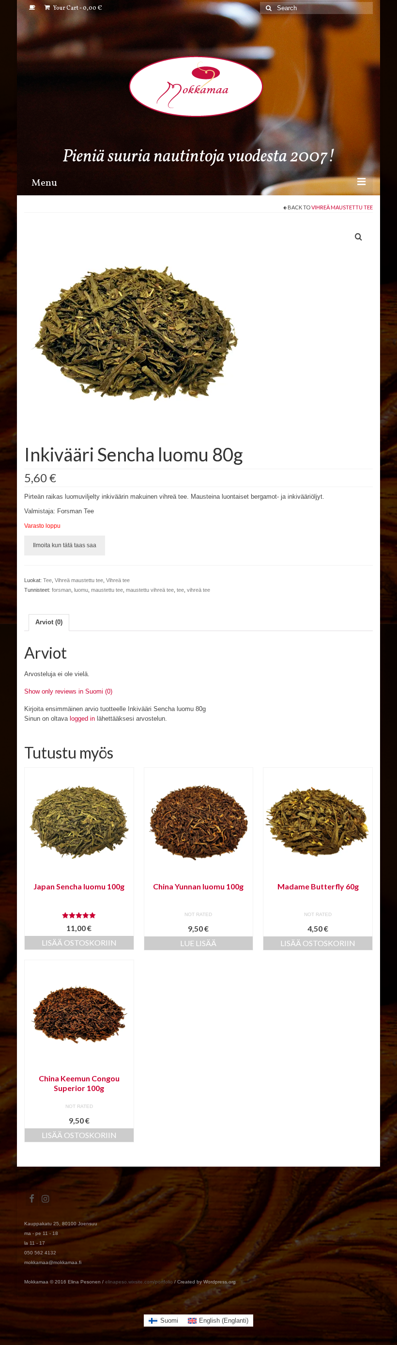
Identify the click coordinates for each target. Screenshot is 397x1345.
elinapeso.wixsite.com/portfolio (139, 1281)
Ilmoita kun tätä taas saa (64, 545)
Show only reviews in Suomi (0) (68, 691)
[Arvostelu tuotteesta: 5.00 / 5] (79, 915)
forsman (61, 590)
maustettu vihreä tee (150, 590)
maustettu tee (107, 590)
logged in (82, 718)
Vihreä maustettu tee (342, 207)
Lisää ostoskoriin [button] (79, 942)
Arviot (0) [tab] (48, 622)
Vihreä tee (118, 580)
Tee (47, 580)
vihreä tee (198, 590)
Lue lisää (198, 943)
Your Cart (77, 8)
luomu (81, 590)
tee (180, 590)
